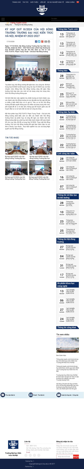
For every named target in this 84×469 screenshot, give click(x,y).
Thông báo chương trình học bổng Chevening (70, 204)
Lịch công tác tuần (66, 153)
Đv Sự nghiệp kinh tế (55, 2)
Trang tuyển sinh (18, 22)
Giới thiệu (34, 2)
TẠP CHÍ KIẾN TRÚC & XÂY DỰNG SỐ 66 (70, 291)
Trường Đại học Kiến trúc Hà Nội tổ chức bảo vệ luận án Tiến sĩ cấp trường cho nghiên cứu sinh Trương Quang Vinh (67, 377)
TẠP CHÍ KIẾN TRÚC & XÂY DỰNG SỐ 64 (70, 310)
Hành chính (70, 2)
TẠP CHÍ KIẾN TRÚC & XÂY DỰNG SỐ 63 (70, 319)
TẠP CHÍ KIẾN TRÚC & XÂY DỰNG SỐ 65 (70, 300)
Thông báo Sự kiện (66, 112)
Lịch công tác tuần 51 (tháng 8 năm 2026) (71, 186)
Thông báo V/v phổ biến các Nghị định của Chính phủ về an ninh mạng (71, 78)
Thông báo (62, 70)
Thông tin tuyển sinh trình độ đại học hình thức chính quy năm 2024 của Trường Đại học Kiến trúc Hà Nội (67, 368)
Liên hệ (43, 2)
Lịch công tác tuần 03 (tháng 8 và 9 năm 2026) (71, 159)
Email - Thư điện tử (13, 395)
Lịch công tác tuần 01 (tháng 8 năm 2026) (71, 177)
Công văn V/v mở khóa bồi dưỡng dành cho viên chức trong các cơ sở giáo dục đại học (71, 215)
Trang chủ (16, 2)
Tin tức (25, 2)
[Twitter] (30, 455)
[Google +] (34, 455)
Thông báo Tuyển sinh (67, 29)
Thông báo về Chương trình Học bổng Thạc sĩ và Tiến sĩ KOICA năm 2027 (71, 234)
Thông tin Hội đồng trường (23, 25)
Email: (28, 452)
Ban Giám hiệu (61, 355)
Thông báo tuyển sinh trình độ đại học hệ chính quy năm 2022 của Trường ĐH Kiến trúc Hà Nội (67, 360)
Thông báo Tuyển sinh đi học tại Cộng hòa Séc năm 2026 (71, 222)
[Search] (75, 18)
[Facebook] (25, 455)
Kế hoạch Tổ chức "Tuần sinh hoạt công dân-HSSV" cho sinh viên (71, 96)
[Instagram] (38, 455)
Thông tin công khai (66, 327)
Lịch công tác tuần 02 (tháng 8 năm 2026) (71, 168)
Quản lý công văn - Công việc (44, 395)
